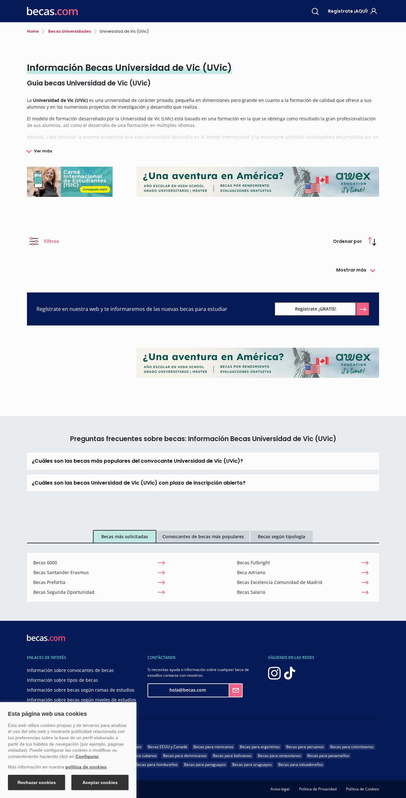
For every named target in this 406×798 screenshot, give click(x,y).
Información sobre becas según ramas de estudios (80, 690)
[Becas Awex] (257, 363)
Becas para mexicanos (213, 746)
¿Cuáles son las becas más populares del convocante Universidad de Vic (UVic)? (137, 461)
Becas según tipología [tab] (281, 536)
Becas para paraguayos (205, 764)
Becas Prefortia (49, 582)
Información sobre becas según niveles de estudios (81, 700)
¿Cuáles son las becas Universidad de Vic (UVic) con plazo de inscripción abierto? (139, 482)
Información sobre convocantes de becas (70, 670)
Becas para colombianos (352, 746)
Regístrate (348, 11)
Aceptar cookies (100, 782)
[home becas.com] (46, 637)
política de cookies (86, 766)
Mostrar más (351, 270)
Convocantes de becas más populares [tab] (203, 536)
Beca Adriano (251, 572)
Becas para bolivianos (232, 755)
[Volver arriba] (393, 784)
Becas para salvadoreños (300, 764)
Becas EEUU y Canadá (167, 746)
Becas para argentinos (260, 746)
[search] (315, 11)
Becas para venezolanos (279, 755)
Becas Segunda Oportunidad (64, 592)
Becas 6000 (45, 563)
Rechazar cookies (36, 782)
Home (33, 31)
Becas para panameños (328, 755)
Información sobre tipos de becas (62, 680)
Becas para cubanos (139, 755)
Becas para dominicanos (184, 755)
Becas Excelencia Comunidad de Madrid (279, 582)
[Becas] (52, 11)
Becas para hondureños (156, 764)
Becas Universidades (69, 31)
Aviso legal (280, 789)
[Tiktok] (289, 672)
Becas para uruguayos (252, 764)
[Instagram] (274, 672)
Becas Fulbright (253, 563)
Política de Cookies (362, 789)
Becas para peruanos (305, 746)
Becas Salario (251, 592)
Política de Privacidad (318, 789)
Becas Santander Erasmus (61, 572)
